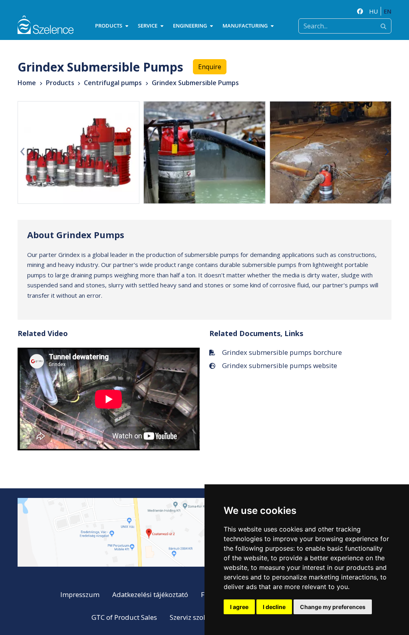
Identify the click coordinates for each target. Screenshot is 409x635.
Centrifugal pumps (113, 82)
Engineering (190, 25)
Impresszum (79, 594)
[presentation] (22, 149)
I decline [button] (274, 606)
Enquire (209, 66)
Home (27, 82)
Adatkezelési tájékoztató (150, 594)
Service (147, 25)
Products (108, 25)
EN (387, 11)
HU (373, 11)
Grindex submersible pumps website (279, 365)
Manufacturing (245, 25)
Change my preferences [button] (332, 606)
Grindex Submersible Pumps (195, 82)
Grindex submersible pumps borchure (282, 352)
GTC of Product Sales (124, 617)
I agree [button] (239, 606)
